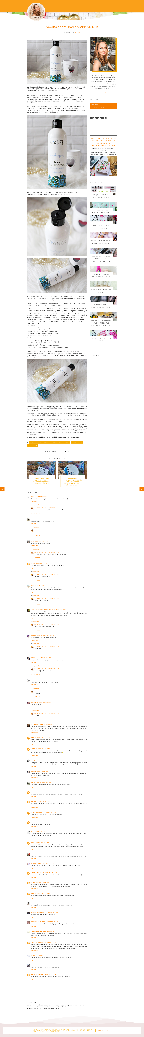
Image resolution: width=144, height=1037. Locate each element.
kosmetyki (38, 442)
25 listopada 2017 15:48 (52, 691)
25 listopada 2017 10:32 (40, 563)
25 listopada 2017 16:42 (50, 724)
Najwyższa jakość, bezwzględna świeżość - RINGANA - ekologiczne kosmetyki (101, 291)
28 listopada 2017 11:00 (51, 921)
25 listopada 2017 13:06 (59, 609)
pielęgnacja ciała (57, 442)
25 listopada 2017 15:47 (52, 624)
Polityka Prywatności (97, 107)
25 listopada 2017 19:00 (56, 760)
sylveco (73, 442)
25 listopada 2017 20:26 (43, 771)
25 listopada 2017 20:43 (46, 782)
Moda (71, 5)
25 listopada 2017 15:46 (52, 552)
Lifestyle (110, 5)
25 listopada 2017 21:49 (45, 791)
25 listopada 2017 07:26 (41, 541)
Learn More (100, 1030)
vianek (80, 442)
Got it (108, 1030)
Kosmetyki (64, 5)
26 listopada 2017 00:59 (40, 831)
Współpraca (94, 104)
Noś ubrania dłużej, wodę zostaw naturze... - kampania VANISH (101, 276)
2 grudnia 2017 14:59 (41, 964)
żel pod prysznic (32, 445)
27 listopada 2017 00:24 (44, 882)
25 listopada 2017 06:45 (42, 518)
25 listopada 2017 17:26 (43, 737)
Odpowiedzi (36, 504)
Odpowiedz (34, 501)
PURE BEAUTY (86, 5)
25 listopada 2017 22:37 (44, 801)
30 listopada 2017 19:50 (41, 955)
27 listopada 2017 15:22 (43, 902)
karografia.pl (137, 1034)
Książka (102, 5)
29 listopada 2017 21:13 (49, 942)
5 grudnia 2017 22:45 (50, 974)
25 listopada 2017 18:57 (43, 748)
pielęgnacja (46, 442)
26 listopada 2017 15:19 (47, 863)
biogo (31, 442)
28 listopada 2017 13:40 (49, 931)
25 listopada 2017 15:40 (43, 680)
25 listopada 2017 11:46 (41, 585)
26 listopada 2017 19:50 (50, 872)
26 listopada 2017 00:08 (54, 822)
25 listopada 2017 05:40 (40, 496)
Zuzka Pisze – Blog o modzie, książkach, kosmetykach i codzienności (32, 1034)
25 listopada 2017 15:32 (45, 657)
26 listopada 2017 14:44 (43, 842)
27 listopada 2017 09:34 (43, 893)
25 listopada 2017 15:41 (45, 702)
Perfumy (78, 5)
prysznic (66, 442)
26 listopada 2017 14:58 (43, 853)
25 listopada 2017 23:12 (50, 812)
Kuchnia (94, 5)
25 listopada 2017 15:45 (52, 507)
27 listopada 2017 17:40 (52, 912)
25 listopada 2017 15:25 (47, 635)
